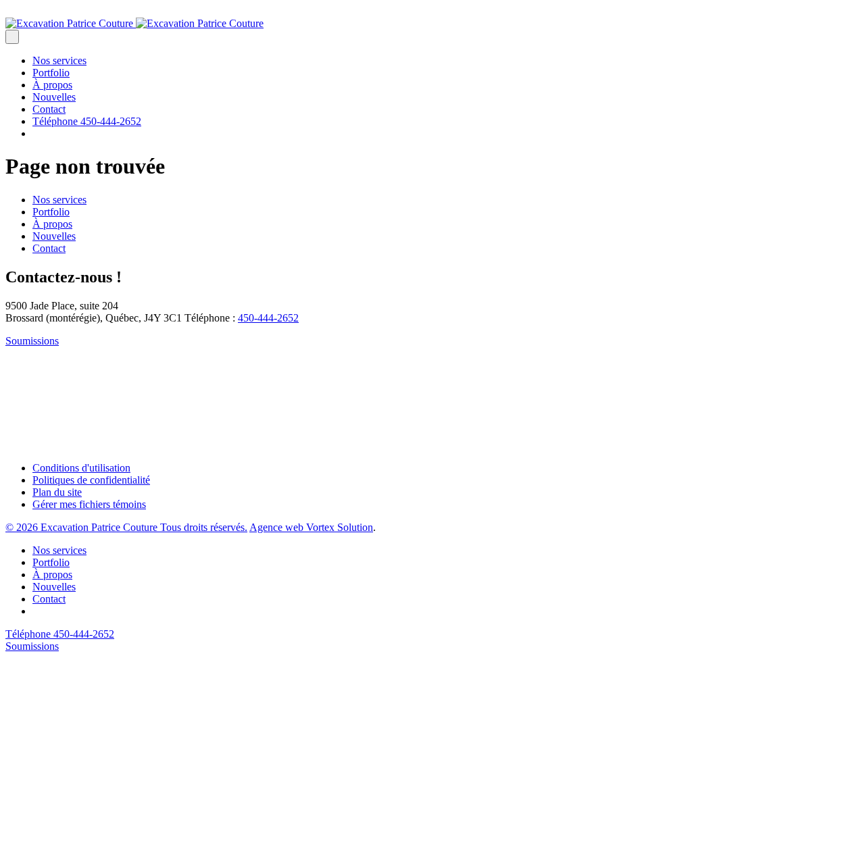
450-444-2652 (268, 318)
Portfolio (51, 72)
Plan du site (57, 492)
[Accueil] (134, 23)
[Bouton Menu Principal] (12, 37)
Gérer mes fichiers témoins (89, 504)
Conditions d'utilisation (81, 468)
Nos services (59, 60)
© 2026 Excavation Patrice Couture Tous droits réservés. (126, 527)
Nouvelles (54, 97)
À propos (52, 85)
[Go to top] (106, 854)
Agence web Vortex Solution (311, 527)
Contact (49, 109)
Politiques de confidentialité (91, 480)
